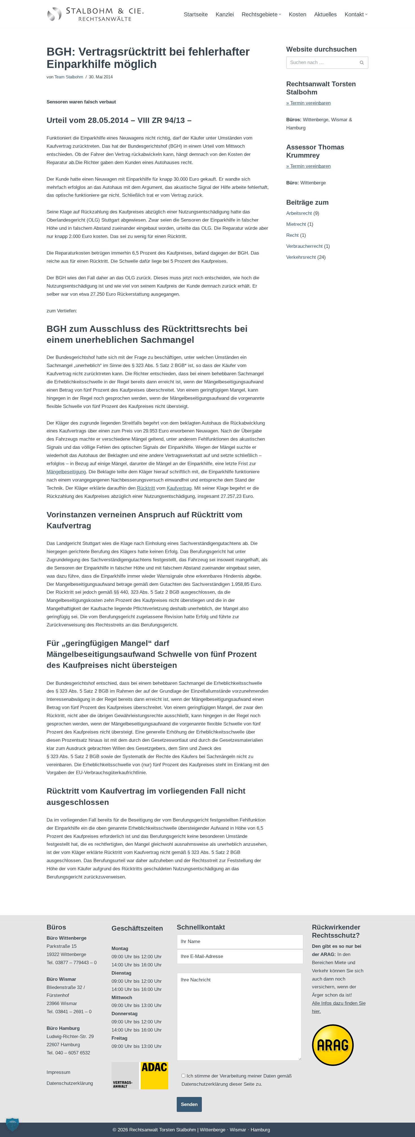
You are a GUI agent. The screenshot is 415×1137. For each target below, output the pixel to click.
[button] (280, 14)
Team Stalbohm (68, 76)
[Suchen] (362, 62)
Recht (292, 235)
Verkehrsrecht (301, 257)
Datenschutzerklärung (70, 1083)
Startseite (196, 14)
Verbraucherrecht (304, 246)
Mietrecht (296, 224)
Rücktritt (146, 488)
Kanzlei (225, 14)
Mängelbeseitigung (66, 471)
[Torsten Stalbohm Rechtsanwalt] (96, 14)
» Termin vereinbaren (308, 103)
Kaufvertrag (179, 488)
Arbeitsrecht (299, 213)
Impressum (58, 1072)
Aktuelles (325, 14)
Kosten (297, 14)
